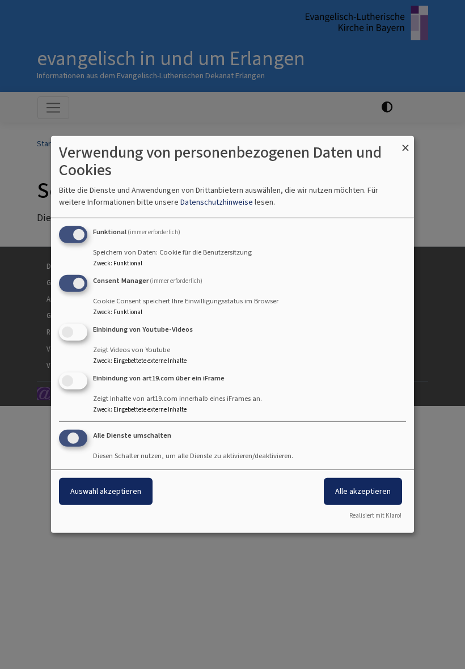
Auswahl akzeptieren (105, 490)
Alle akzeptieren (363, 490)
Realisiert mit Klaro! (375, 515)
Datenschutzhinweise (216, 202)
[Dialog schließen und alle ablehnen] (405, 143)
